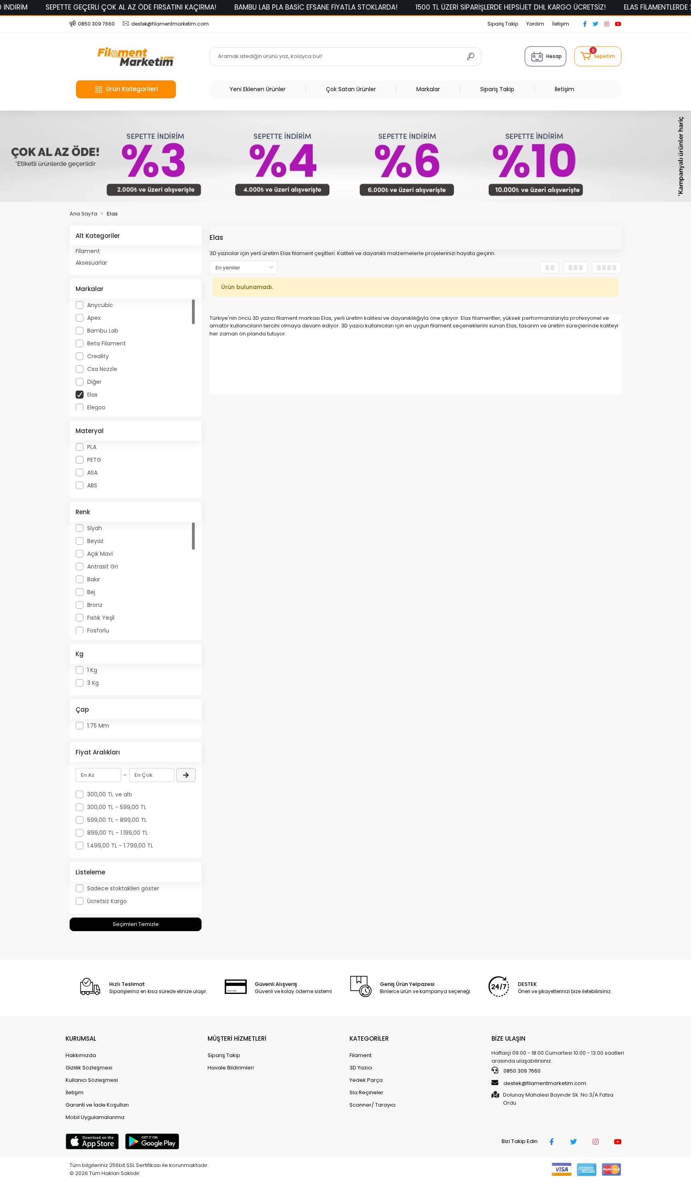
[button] (598, 56)
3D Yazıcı (360, 1067)
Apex (94, 318)
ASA (92, 473)
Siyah (94, 528)
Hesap (554, 56)
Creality (98, 356)
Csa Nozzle (102, 369)
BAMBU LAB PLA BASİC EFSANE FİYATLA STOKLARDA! (315, 7)
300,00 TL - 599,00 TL (116, 807)
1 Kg (92, 670)
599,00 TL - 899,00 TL (117, 820)
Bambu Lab (102, 331)
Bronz (94, 605)
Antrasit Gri (102, 567)
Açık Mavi (100, 554)
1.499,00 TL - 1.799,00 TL (120, 846)
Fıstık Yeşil (100, 618)
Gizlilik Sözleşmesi (89, 1067)
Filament (88, 251)
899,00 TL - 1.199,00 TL (117, 833)
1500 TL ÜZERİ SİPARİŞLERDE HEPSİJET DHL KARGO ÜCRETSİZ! (510, 7)
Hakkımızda (81, 1055)
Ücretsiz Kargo (107, 901)
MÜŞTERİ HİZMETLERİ (237, 1038)
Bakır (93, 579)
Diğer (94, 382)
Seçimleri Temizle (136, 924)
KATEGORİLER (369, 1038)
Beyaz (95, 541)
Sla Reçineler (366, 1092)
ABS (92, 485)
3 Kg (93, 683)
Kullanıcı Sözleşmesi (92, 1080)
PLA (91, 447)
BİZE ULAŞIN (508, 1038)
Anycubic (100, 305)
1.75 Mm (98, 726)
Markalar (428, 89)
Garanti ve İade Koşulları (97, 1105)
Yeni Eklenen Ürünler (258, 89)
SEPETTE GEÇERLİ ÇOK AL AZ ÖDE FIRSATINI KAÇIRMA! (131, 7)
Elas (92, 395)
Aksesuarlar (91, 263)
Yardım (535, 23)
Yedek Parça (366, 1080)
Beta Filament (106, 343)
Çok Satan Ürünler (351, 89)
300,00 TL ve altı (109, 794)
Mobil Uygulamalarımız (95, 1117)
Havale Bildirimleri (231, 1067)
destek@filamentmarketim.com (544, 1083)
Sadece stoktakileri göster (123, 888)
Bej (91, 592)
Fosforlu (98, 630)
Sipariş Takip (502, 23)
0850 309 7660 (521, 1071)
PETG (94, 460)
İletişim (560, 23)
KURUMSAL (81, 1038)
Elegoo (96, 407)
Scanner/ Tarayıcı (372, 1105)
